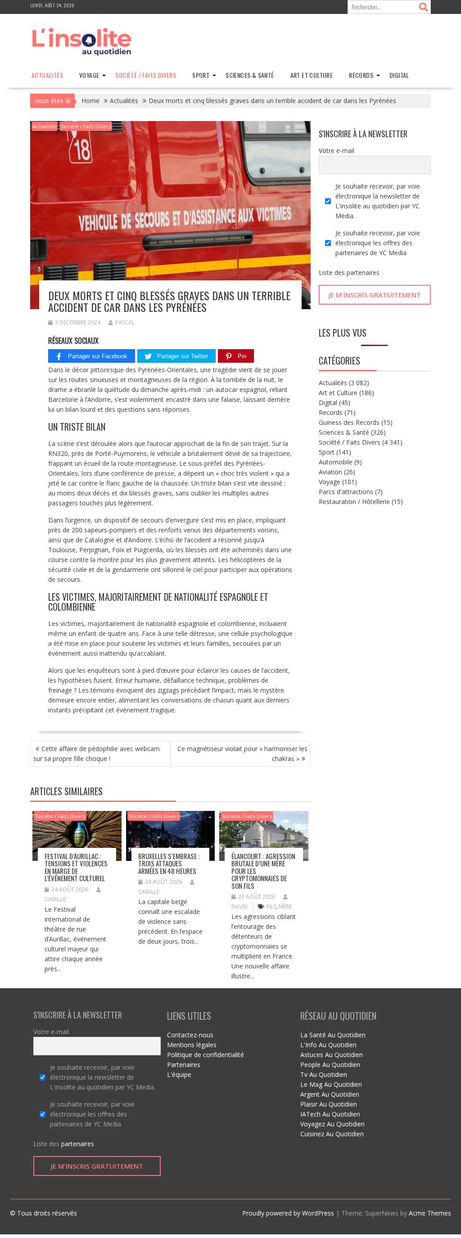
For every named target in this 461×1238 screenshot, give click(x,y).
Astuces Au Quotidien (331, 1054)
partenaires (363, 272)
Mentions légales (192, 1044)
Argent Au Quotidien (329, 1094)
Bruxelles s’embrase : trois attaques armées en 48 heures (168, 863)
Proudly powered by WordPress (288, 1213)
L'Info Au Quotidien (328, 1044)
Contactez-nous (190, 1035)
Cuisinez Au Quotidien (332, 1134)
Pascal (125, 322)
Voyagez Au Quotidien (332, 1124)
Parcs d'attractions (346, 491)
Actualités (47, 75)
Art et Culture (311, 75)
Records (361, 75)
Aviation (330, 472)
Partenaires (183, 1064)
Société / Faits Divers (145, 75)
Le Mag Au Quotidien (331, 1084)
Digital (399, 75)
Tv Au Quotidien (323, 1074)
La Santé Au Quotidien (333, 1035)
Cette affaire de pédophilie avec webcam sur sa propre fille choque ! (96, 753)
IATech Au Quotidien (330, 1114)
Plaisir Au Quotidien (328, 1104)
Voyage (89, 75)
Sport (200, 75)
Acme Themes (430, 1213)
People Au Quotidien (330, 1064)
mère (285, 906)
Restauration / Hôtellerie (354, 501)
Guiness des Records (349, 422)
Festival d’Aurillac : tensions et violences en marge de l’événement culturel (76, 867)
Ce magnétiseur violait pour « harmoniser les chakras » (242, 753)
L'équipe (179, 1074)
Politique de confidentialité (205, 1054)
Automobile (336, 462)
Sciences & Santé (250, 75)
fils (271, 906)
